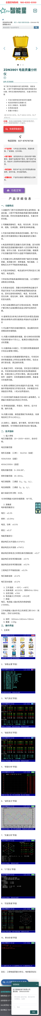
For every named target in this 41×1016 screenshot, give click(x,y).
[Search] (36, 27)
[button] (35, 11)
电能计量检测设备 (23, 22)
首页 (15, 22)
